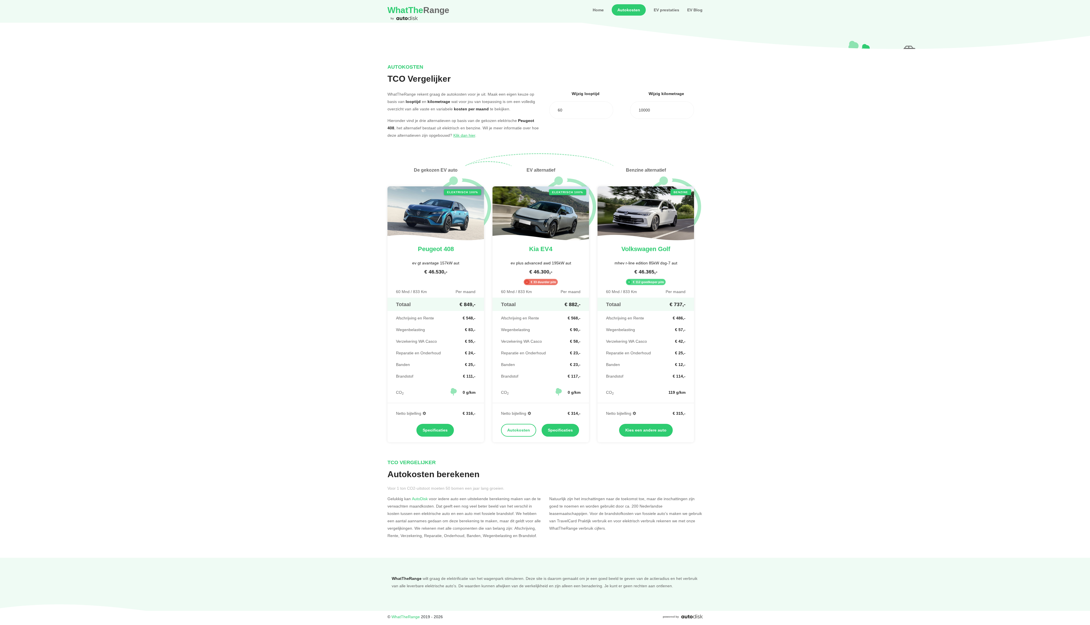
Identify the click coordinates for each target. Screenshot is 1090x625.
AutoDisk (420, 498)
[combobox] (581, 110)
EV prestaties (666, 10)
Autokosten (628, 10)
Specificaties (435, 430)
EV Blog (695, 10)
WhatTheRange (405, 616)
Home (598, 10)
